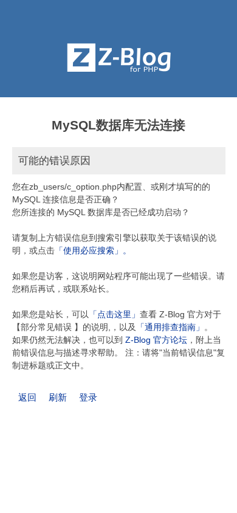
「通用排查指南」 (170, 327)
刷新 (58, 397)
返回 (27, 397)
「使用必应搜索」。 (93, 250)
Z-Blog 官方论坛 (156, 340)
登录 (88, 397)
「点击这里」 (114, 314)
